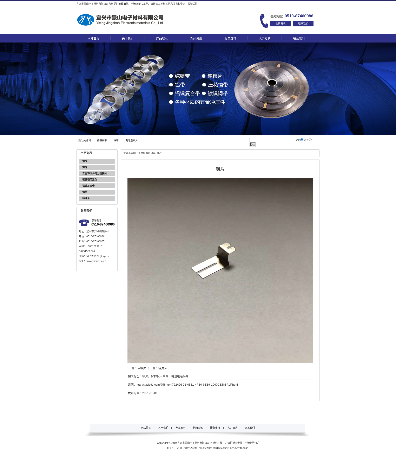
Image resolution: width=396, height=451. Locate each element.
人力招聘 (264, 38)
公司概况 (280, 23)
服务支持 (230, 38)
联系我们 (303, 23)
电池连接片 (131, 140)
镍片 (84, 167)
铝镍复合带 (88, 185)
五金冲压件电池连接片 (94, 173)
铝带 (84, 192)
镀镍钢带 (123, 3)
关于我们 (127, 38)
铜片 (84, 161)
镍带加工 (155, 3)
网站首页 (93, 38)
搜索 (252, 144)
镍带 (116, 140)
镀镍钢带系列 (89, 179)
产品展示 (162, 38)
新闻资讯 (196, 38)
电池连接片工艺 (139, 3)
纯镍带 (86, 198)
